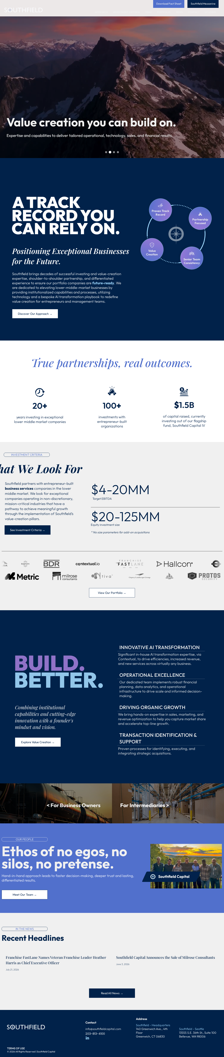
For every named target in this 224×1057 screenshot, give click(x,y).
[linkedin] (87, 1038)
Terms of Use (16, 1048)
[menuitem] (102, 12)
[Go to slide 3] (118, 152)
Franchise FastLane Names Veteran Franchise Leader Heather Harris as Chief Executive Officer (56, 960)
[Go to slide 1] (110, 152)
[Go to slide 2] (114, 152)
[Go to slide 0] (106, 152)
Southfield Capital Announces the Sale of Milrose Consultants (165, 957)
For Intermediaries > (144, 805)
